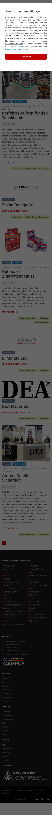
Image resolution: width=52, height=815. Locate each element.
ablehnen (21, 46)
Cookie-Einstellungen (13, 49)
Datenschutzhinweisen (14, 44)
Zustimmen (26, 56)
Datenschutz (42, 64)
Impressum (32, 64)
